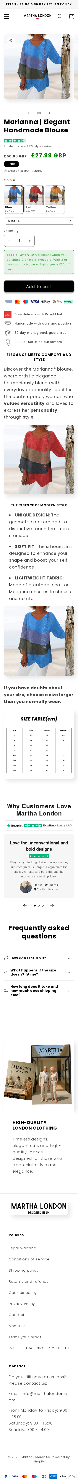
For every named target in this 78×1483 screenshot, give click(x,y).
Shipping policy (24, 1270)
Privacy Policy (22, 1303)
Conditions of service (29, 1259)
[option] (39, 866)
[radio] (14, 199)
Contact (16, 1314)
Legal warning (22, 1248)
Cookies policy (23, 1292)
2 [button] (39, 906)
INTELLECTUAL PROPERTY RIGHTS (39, 1348)
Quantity (11, 231)
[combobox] (39, 221)
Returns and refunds (29, 1281)
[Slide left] (28, 113)
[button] (6, 16)
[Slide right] (49, 113)
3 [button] (43, 906)
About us (17, 1325)
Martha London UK (35, 1457)
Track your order (25, 1336)
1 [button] (35, 906)
